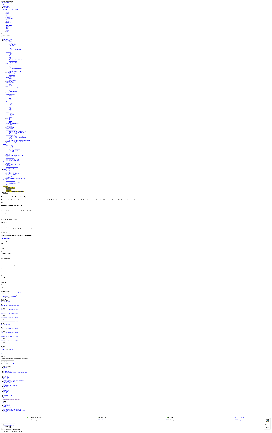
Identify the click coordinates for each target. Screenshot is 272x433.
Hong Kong (9, 25)
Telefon (10, 85)
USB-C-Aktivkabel (10, 187)
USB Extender (9, 153)
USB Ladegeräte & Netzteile (12, 159)
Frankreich (8, 12)
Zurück (2, 347)
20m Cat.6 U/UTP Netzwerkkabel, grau (9, 336)
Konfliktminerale (7, 411)
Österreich (8, 16)
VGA (10, 50)
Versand (5, 367)
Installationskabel (13, 61)
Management (6, 377)
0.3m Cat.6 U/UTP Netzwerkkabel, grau (10, 301)
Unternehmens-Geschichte (9, 381)
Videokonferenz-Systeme (11, 142)
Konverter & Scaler (10, 94)
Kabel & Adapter (7, 40)
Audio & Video (9, 41)
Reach (4, 406)
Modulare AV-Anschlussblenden (16, 132)
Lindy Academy (5, 193)
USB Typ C (11, 70)
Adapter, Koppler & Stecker (15, 59)
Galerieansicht (5, 296)
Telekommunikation (10, 82)
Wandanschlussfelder (11, 130)
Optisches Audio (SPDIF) (15, 49)
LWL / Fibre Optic (13, 62)
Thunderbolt (9, 72)
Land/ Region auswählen (9, 9)
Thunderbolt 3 (12, 73)
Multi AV (11, 122)
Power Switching (10, 168)
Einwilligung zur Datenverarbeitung (11, 399)
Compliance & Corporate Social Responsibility (13, 380)
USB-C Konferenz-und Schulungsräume (15, 191)
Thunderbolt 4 (12, 75)
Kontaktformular (7, 402)
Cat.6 (10, 54)
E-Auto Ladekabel (10, 81)
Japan (7, 27)
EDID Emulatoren (10, 127)
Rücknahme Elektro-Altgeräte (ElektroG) (12, 409)
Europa (7, 21)
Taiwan (8, 28)
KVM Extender (9, 170)
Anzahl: (2, 299)
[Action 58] (11, 349)
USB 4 (10, 67)
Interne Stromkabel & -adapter (16, 87)
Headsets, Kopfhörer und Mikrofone (14, 141)
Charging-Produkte (10, 188)
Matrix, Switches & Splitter (12, 123)
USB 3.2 (11, 66)
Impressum (5, 386)
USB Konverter (9, 145)
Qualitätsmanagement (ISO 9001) (10, 385)
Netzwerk (8, 52)
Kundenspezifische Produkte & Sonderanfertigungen (15, 372)
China (7, 23)
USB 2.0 (11, 64)
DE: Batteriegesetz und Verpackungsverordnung (14, 410)
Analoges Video (12, 44)
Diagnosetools (9, 128)
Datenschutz (6, 397)
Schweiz (8, 17)
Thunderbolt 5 (12, 76)
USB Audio (11, 146)
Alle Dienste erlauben (27, 235)
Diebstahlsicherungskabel (14, 182)
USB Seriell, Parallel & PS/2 (15, 150)
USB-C (10, 105)
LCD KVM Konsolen (11, 174)
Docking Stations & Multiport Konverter (15, 155)
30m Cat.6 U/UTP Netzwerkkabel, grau (9, 340)
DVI (10, 47)
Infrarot (10, 109)
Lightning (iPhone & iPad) (15, 71)
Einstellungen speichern (6, 235)
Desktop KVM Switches (11, 172)
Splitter (7, 112)
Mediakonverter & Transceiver (13, 164)
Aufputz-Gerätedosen (14, 133)
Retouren (5, 368)
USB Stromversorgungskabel (15, 68)
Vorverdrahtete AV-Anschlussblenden (17, 131)
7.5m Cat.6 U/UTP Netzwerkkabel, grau (10, 324)
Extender (8, 101)
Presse (4, 384)
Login (4, 4)
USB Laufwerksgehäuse (11, 156)
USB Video (11, 151)
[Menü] (270, 419)
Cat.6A (10, 55)
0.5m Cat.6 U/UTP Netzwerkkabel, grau (10, 305)
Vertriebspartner (5, 2)
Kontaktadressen (7, 371)
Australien (8, 22)
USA (7, 31)
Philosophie (6, 378)
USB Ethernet (12, 147)
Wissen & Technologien (8, 395)
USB (7, 63)
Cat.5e (10, 53)
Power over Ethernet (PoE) (12, 167)
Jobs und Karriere (7, 382)
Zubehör (5, 179)
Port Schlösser (12, 183)
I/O (7, 86)
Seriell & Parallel (13, 91)
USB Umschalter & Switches (12, 160)
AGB (4, 396)
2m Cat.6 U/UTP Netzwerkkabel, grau (9, 313)
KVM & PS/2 (12, 89)
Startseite (14, 294)
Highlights (5, 186)
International (9, 20)
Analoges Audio (12, 43)
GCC (7, 30)
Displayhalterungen (10, 135)
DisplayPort (11, 45)
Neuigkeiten (6, 390)
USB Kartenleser (10, 158)
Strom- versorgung (7, 176)
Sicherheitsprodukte (10, 181)
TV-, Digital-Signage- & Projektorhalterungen (19, 140)
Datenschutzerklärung (132, 199)
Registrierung (6, 6)
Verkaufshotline (6, 404)
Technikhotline (6, 405)
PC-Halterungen (12, 138)
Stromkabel (8, 77)
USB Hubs (8, 154)
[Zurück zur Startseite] (1, 34)
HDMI (10, 48)
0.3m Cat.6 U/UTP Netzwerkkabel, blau (10, 344)
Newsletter (5, 391)
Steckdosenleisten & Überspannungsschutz (15, 178)
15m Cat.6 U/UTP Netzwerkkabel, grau (9, 332)
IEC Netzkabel (12, 80)
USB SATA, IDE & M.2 (14, 149)
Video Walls (9, 126)
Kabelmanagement (10, 184)
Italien (7, 13)
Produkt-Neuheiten (7, 39)
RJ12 (10, 84)
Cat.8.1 (10, 58)
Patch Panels (9, 165)
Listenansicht (13, 296)
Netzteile (8, 177)
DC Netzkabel (12, 78)
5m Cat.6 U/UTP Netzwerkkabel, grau (9, 321)
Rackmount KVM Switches (12, 173)
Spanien (8, 14)
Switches (8, 118)
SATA (10, 90)
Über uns (5, 376)
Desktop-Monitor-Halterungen (16, 136)
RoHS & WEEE (7, 408)
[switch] (267, 427)
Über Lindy (13, 2)
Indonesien (8, 26)
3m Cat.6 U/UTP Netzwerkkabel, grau (9, 317)
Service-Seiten (6, 7)
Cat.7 (10, 57)
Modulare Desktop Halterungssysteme (17, 137)
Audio (10, 95)
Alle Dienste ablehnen (16, 235)
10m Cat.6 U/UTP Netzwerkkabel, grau (9, 328)
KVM (4, 169)
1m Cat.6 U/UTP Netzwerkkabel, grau (9, 309)
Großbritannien (9, 18)
